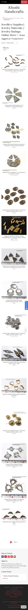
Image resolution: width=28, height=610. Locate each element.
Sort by (3, 43)
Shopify (19, 605)
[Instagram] (14, 556)
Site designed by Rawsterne (14, 607)
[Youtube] (11, 556)
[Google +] (8, 556)
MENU (5, 2)
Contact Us (8, 594)
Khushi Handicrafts (14, 9)
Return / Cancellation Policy (14, 591)
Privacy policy (14, 589)
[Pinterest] (5, 556)
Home (4, 17)
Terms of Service (18, 594)
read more (5, 578)
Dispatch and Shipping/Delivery (14, 593)
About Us (7, 587)
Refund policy (14, 596)
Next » (15, 542)
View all (4, 49)
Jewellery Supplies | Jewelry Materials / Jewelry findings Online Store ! (13, 19)
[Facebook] (2, 556)
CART (25, 2)
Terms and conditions (17, 587)
